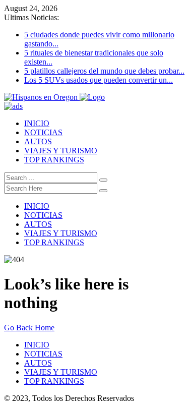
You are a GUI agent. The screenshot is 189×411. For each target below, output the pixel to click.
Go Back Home (29, 327)
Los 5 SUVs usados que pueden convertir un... (98, 80)
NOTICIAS (43, 132)
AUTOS (38, 141)
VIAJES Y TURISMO (60, 150)
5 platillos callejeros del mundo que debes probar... (104, 71)
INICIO (36, 123)
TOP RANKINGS (54, 159)
